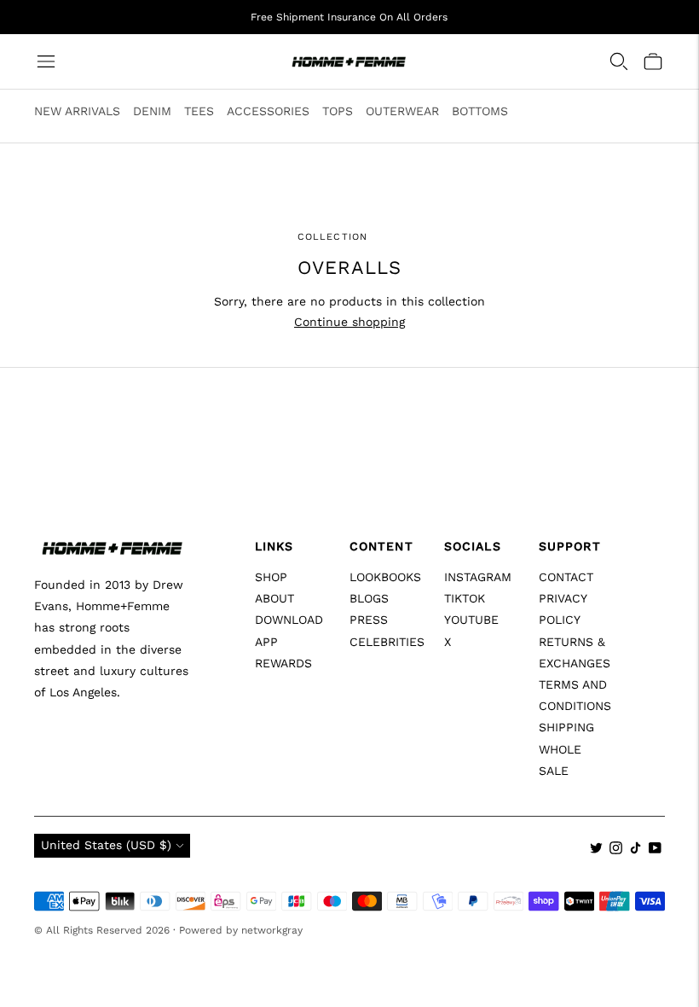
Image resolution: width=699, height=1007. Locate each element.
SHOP (271, 577)
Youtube (471, 619)
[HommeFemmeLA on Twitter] (596, 850)
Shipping (566, 727)
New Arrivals (77, 111)
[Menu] (46, 61)
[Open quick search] (619, 61)
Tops (337, 111)
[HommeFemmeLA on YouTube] (655, 850)
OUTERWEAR (402, 111)
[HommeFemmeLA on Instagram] (615, 850)
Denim (152, 111)
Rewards (283, 663)
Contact (566, 577)
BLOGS (369, 598)
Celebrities (387, 642)
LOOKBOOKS (385, 577)
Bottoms (480, 111)
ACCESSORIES (268, 111)
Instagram (477, 577)
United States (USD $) (106, 845)
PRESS (369, 619)
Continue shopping (349, 322)
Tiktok (464, 598)
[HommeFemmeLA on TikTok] (635, 850)
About (274, 598)
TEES (199, 111)
